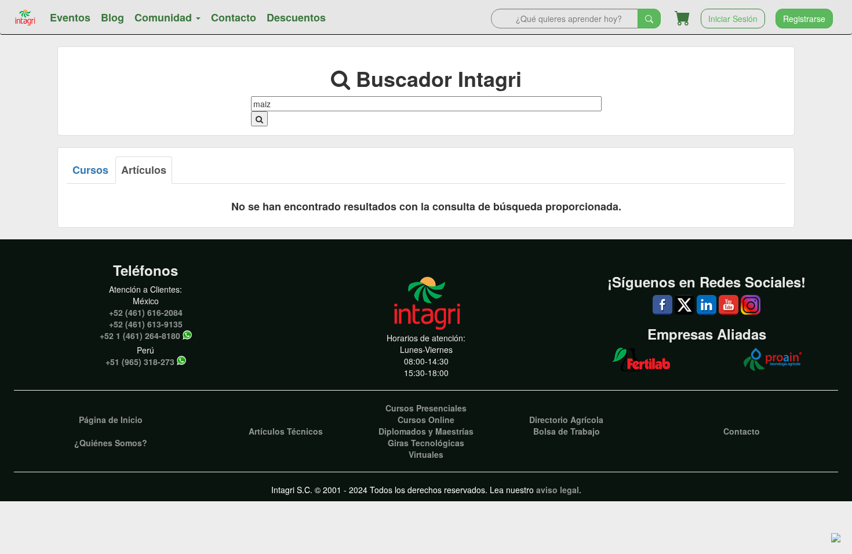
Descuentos (296, 17)
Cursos (90, 169)
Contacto (233, 17)
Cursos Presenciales (426, 408)
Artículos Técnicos (286, 431)
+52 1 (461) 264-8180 (140, 335)
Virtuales (426, 454)
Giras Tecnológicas (426, 443)
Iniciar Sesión (733, 18)
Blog (112, 17)
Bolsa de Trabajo (566, 431)
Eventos (70, 17)
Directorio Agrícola (566, 419)
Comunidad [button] (164, 17)
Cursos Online (426, 419)
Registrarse (804, 18)
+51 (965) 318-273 (139, 361)
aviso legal (557, 489)
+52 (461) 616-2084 (146, 312)
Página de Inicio (111, 419)
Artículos (143, 169)
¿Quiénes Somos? (110, 443)
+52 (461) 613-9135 (146, 324)
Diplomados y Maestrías (426, 431)
